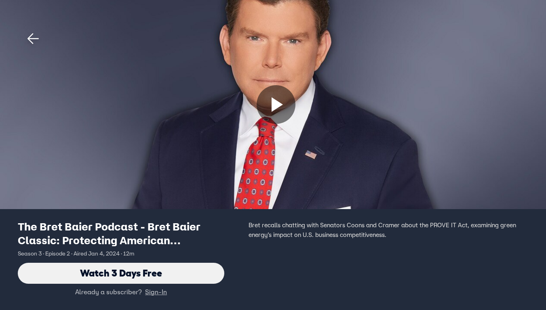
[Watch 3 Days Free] (276, 104)
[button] (33, 38)
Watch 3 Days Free (121, 273)
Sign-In (156, 292)
